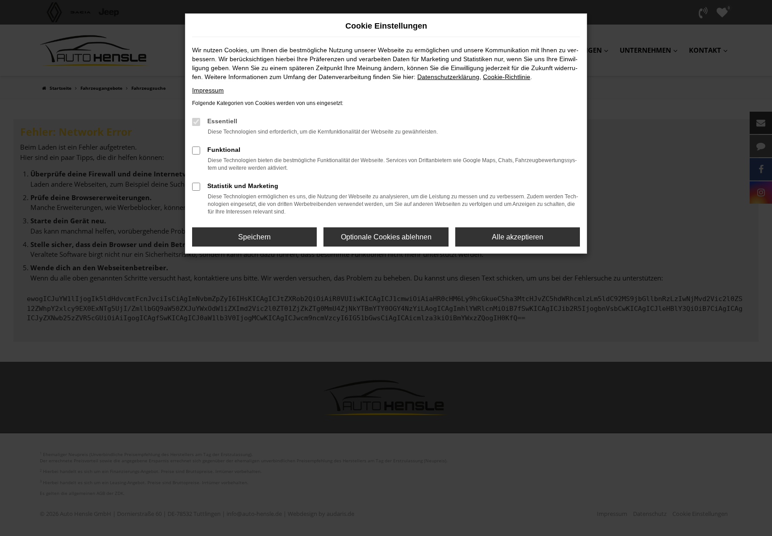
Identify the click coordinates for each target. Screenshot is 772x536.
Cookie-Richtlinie (506, 76)
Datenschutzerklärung (448, 76)
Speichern (254, 237)
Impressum (208, 90)
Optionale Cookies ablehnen (386, 237)
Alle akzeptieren (517, 237)
